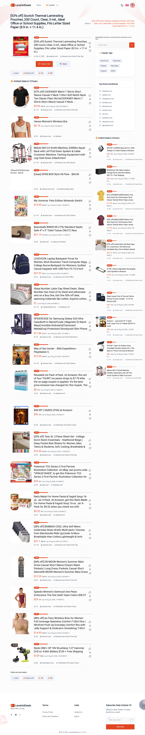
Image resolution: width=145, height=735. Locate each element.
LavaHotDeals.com (75, 732)
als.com (104, 114)
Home (38, 5)
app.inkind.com (106, 125)
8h (37, 663)
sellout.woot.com (47, 189)
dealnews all (65, 307)
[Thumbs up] (90, 43)
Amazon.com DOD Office (64, 277)
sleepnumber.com (48, 307)
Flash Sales (114, 66)
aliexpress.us (106, 91)
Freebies (103, 66)
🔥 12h (41, 73)
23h (110, 310)
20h (110, 209)
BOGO (113, 71)
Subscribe (120, 727)
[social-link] (11, 715)
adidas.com (105, 95)
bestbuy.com (106, 103)
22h (110, 159)
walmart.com (117, 184)
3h (37, 136)
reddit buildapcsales (66, 189)
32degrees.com (107, 99)
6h (37, 189)
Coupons (103, 71)
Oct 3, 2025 (40, 56)
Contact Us (78, 712)
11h (37, 163)
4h (37, 636)
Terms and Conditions (50, 716)
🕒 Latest (15, 73)
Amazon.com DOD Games (65, 215)
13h (110, 359)
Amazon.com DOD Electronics (66, 337)
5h (37, 425)
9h (37, 455)
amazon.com (52, 56)
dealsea (58, 136)
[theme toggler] (122, 5)
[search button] (131, 45)
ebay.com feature (59, 242)
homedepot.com (47, 663)
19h (110, 335)
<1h (37, 110)
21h (110, 184)
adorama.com (106, 106)
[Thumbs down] (90, 51)
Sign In (76, 716)
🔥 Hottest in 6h (28, 73)
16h (110, 233)
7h (37, 606)
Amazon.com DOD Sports (65, 163)
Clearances (116, 61)
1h (37, 337)
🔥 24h (50, 73)
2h (37, 277)
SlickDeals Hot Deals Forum (65, 425)
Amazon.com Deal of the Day (73, 56)
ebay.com (44, 242)
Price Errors (104, 61)
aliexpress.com (107, 122)
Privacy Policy (47, 712)
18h (110, 258)
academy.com (106, 118)
